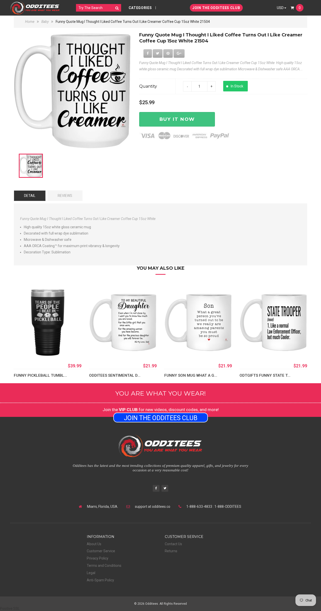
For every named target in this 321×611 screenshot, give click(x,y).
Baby (45, 22)
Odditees (151, 603)
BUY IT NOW (177, 119)
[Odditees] (35, 7)
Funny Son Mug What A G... (190, 375)
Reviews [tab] (65, 196)
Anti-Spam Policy (100, 580)
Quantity (148, 86)
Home (30, 22)
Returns (171, 551)
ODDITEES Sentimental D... (114, 375)
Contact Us (173, 544)
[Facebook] (156, 489)
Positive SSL (10, 608)
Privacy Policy (97, 558)
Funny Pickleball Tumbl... (40, 375)
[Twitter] (165, 489)
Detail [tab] (29, 196)
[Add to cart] (100, 348)
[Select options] (25, 348)
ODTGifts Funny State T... (264, 375)
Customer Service (101, 551)
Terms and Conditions (104, 566)
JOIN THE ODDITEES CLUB (216, 8)
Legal (91, 573)
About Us (94, 544)
